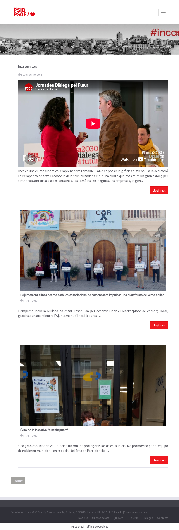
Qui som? (119, 518)
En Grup (133, 518)
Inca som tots (27, 66)
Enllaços (148, 518)
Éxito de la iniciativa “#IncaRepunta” (44, 430)
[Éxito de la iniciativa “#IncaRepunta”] (93, 385)
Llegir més (159, 190)
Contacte (162, 518)
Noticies (83, 518)
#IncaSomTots (100, 518)
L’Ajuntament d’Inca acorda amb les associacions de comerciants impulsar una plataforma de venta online (92, 295)
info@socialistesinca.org (132, 512)
